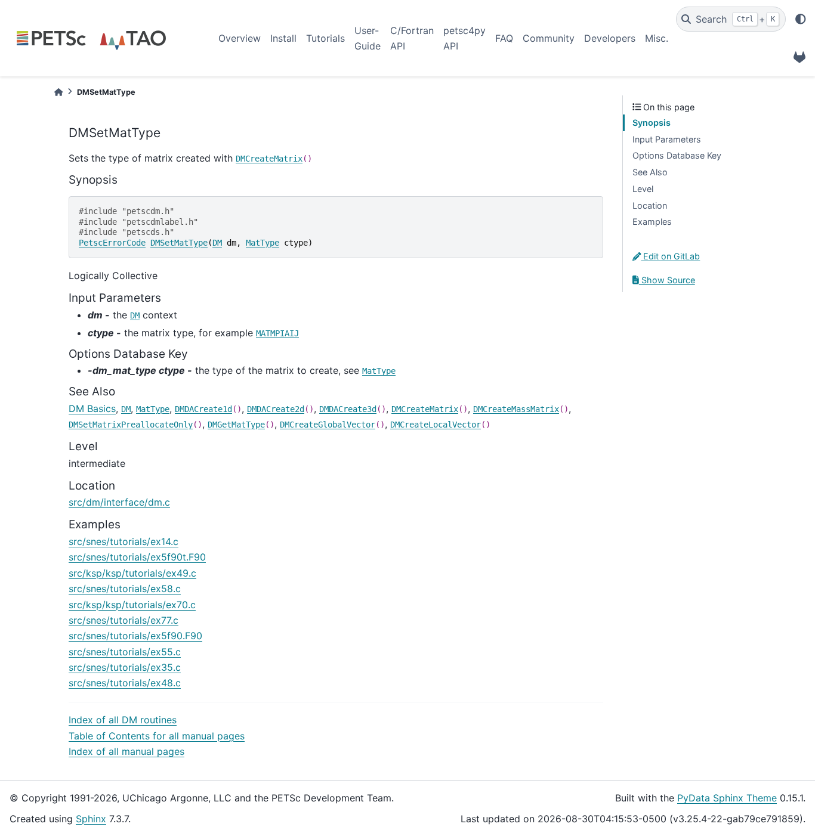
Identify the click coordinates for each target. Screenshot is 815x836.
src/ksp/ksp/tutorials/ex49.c (132, 573)
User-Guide (367, 38)
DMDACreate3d (347, 409)
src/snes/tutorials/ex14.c (123, 541)
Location (649, 205)
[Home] (58, 92)
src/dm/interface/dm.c (119, 502)
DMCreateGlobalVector (327, 424)
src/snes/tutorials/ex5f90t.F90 (137, 557)
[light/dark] (801, 19)
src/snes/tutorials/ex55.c (125, 652)
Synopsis (651, 122)
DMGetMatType (236, 424)
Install (283, 38)
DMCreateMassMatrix (516, 409)
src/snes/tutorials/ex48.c (125, 683)
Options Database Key (676, 155)
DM (217, 242)
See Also (650, 172)
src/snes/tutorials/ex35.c (125, 667)
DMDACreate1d (203, 409)
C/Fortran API (412, 38)
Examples (652, 221)
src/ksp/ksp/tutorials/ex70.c (132, 605)
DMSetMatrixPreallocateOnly (131, 424)
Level (642, 189)
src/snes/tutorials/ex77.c (123, 620)
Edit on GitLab (670, 256)
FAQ (504, 38)
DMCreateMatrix (269, 158)
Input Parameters (666, 139)
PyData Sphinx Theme (727, 798)
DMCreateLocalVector (435, 424)
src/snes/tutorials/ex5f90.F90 (135, 636)
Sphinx (91, 819)
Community (549, 38)
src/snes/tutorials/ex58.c (125, 589)
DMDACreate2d (275, 409)
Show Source (667, 280)
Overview (239, 38)
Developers (609, 38)
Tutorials (325, 38)
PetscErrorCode (112, 242)
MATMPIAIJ (277, 333)
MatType (262, 242)
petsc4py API (464, 38)
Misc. (656, 38)
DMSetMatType (179, 242)
